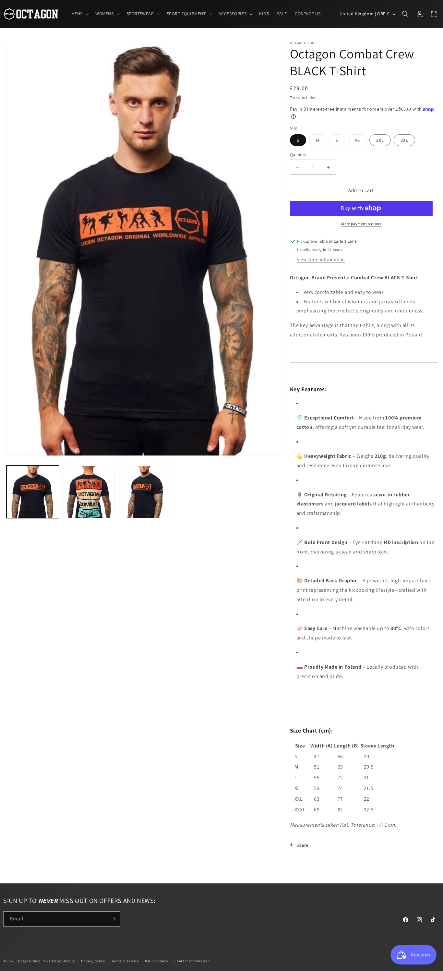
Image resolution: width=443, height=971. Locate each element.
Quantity (298, 154)
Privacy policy (93, 961)
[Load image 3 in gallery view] (144, 492)
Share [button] (302, 845)
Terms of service (125, 961)
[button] (79, 13)
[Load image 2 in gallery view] (88, 492)
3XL (404, 140)
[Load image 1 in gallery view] (32, 492)
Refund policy (156, 961)
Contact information (192, 961)
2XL (380, 140)
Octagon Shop (29, 961)
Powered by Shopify (58, 961)
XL (361, 141)
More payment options (361, 223)
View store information (321, 259)
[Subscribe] (112, 919)
